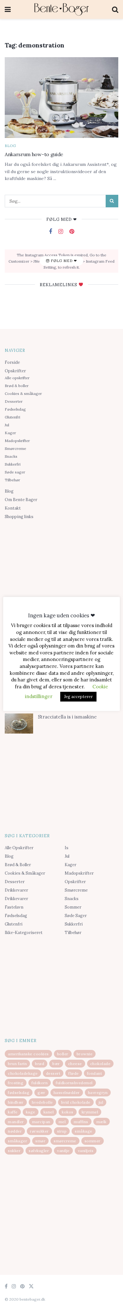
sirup (62, 1131)
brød (39, 1063)
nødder (15, 1131)
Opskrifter (15, 371)
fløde (73, 1073)
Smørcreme (15, 448)
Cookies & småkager (23, 393)
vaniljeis (86, 1150)
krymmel (90, 1112)
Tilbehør (12, 480)
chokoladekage (23, 1073)
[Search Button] (112, 201)
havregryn (98, 1092)
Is (66, 847)
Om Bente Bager (21, 499)
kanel (49, 1112)
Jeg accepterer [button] (78, 696)
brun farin (17, 1063)
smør (40, 1141)
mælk (102, 1121)
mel (62, 1121)
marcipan (41, 1121)
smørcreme (65, 1141)
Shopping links (19, 516)
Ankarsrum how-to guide (34, 154)
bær (56, 1063)
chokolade (100, 1063)
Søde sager (15, 472)
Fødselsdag (15, 409)
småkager (17, 1141)
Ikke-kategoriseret (24, 932)
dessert (53, 1073)
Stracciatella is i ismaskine (67, 717)
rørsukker (39, 1131)
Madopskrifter (17, 440)
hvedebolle (42, 1102)
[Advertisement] (61, 571)
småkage (83, 1131)
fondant (94, 1073)
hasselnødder (67, 1092)
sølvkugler (39, 1150)
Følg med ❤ (63, 261)
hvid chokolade (76, 1102)
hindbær (16, 1102)
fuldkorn (40, 1082)
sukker (14, 1150)
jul (101, 1102)
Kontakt (13, 508)
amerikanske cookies (28, 1054)
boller (62, 1054)
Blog (10, 146)
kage (30, 1112)
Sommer (73, 907)
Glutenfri (12, 417)
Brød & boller (17, 385)
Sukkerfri (12, 464)
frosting (15, 1082)
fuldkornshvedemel (74, 1082)
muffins (81, 1121)
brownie (85, 1054)
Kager (10, 432)
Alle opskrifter (17, 377)
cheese (75, 1063)
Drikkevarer (16, 890)
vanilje (63, 1150)
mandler (16, 1121)
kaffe (13, 1112)
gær (41, 1092)
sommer (93, 1141)
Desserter (14, 401)
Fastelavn (14, 907)
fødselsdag (18, 1092)
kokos (67, 1112)
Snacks (11, 456)
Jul (7, 425)
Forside (12, 362)
